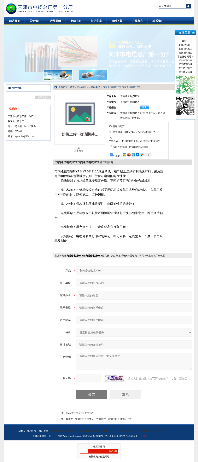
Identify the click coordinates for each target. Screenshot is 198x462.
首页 (72, 87)
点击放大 (78, 151)
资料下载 (117, 20)
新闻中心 (76, 20)
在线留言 (137, 20)
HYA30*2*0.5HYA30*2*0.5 (79, 413)
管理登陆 (87, 436)
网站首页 (14, 20)
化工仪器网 (99, 446)
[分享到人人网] (137, 154)
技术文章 (96, 20)
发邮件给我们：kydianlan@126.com (130, 146)
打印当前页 (119, 126)
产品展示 (55, 20)
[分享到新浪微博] (129, 154)
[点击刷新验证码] (114, 378)
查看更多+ (43, 97)
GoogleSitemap (75, 436)
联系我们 (158, 20)
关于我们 (35, 20)
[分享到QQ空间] (124, 154)
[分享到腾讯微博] (133, 154)
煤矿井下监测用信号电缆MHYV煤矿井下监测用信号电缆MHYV (99, 419)
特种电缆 (16, 88)
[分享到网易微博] (141, 154)
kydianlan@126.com (24, 136)
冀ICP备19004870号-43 (116, 436)
